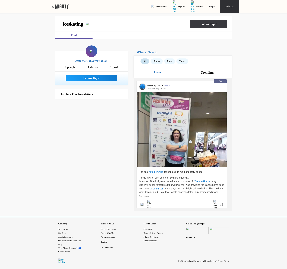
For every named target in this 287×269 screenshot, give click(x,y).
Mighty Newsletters (151, 237)
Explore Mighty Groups (153, 233)
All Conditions (107, 247)
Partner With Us (107, 233)
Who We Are (63, 229)
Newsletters (161, 6)
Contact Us (148, 229)
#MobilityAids (156, 172)
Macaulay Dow (154, 85)
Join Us (229, 6)
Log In (212, 6)
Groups (199, 6)
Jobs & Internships (65, 237)
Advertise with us (108, 237)
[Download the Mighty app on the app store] (197, 230)
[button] (208, 24)
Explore (181, 6)
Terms (226, 261)
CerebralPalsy (153, 88)
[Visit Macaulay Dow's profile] (142, 87)
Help (60, 244)
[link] (60, 6)
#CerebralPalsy (201, 181)
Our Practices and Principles (69, 241)
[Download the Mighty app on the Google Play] (221, 230)
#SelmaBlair (156, 188)
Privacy (220, 261)
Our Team (62, 233)
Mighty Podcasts (150, 241)
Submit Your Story (108, 229)
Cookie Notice (64, 251)
